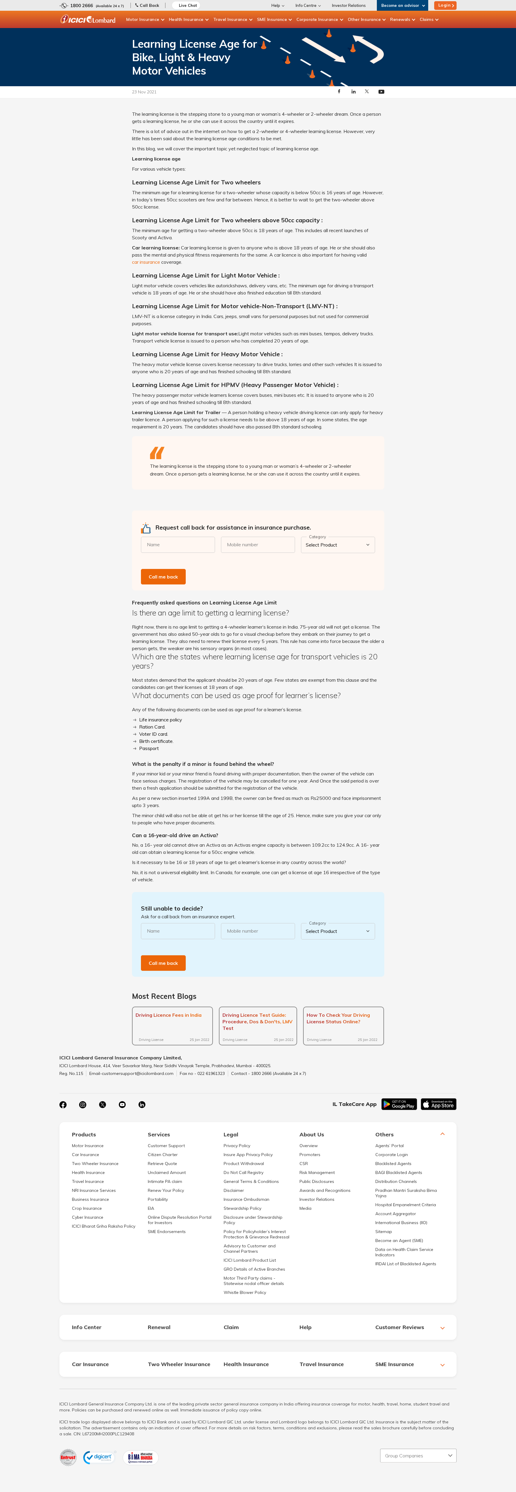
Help (275, 5)
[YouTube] (122, 1104)
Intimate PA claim (165, 1181)
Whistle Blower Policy (245, 1292)
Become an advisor (400, 5)
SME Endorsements (167, 1231)
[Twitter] (102, 1104)
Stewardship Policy (242, 1208)
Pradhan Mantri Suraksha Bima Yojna (406, 1193)
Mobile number (242, 544)
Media (305, 1208)
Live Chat (188, 5)
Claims (427, 19)
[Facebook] (63, 1104)
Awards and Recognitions (325, 1190)
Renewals (400, 19)
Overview (309, 1145)
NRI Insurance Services (94, 1190)
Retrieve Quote (162, 1163)
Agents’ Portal (389, 1145)
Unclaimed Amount (167, 1172)
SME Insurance (272, 19)
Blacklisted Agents (393, 1163)
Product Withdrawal (244, 1163)
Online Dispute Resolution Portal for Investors (179, 1220)
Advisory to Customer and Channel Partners (250, 1248)
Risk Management (317, 1172)
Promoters (310, 1154)
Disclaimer (234, 1190)
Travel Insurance (230, 19)
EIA (151, 1208)
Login (444, 5)
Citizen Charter (163, 1154)
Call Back (149, 5)
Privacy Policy (237, 1145)
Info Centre (306, 5)
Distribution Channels (396, 1181)
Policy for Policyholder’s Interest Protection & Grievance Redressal (256, 1234)
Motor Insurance (142, 19)
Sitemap (383, 1231)
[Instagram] (82, 1104)
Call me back (163, 577)
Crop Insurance (87, 1208)
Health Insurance (186, 19)
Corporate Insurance (317, 19)
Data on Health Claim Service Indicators (404, 1252)
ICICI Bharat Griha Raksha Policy (103, 1226)
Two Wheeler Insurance (95, 1163)
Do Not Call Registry (243, 1172)
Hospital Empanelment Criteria (405, 1204)
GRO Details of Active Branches (254, 1269)
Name (153, 544)
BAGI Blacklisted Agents (398, 1172)
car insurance (146, 262)
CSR (304, 1163)
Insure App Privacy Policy (248, 1154)
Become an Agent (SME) (399, 1240)
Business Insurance (90, 1199)
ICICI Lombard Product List (250, 1260)
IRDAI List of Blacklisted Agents (405, 1263)
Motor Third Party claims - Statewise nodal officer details (254, 1280)
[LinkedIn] (141, 1104)
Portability (158, 1199)
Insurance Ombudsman (246, 1199)
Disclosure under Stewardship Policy (253, 1220)
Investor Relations (349, 5)
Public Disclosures (317, 1181)
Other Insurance (364, 19)
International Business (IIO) (401, 1222)
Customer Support (166, 1145)
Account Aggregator (395, 1213)
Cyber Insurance (87, 1217)
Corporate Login (391, 1154)
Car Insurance (85, 1154)
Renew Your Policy (166, 1190)
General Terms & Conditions (251, 1181)
